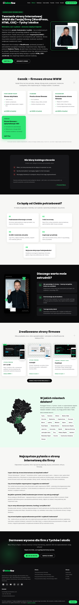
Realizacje (39, 2)
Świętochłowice (55, 425)
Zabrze (70, 422)
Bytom (64, 422)
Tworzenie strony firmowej (41, 572)
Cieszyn (43, 439)
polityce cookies (31, 602)
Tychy (43, 415)
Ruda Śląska (44, 425)
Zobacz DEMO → (8, 373)
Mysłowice (52, 419)
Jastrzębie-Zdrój (45, 432)
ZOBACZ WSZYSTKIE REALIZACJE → (39, 380)
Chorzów (43, 419)
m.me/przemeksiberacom (8, 596)
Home (28, 2)
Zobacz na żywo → (34, 373)
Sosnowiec (52, 429)
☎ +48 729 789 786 (31, 555)
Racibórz (72, 432)
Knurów (56, 435)
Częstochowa (61, 419)
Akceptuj (73, 602)
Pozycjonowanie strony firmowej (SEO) (44, 576)
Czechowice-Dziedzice (67, 435)
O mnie (57, 2)
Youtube (52, 2)
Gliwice (57, 415)
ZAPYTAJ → (7, 61)
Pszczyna (70, 419)
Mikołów (57, 422)
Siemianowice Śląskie (68, 425)
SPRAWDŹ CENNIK (22, 61)
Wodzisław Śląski (46, 435)
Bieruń (43, 422)
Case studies (46, 2)
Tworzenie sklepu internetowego (43, 574)
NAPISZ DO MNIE (48, 556)
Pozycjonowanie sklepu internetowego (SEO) (46, 578)
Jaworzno (44, 429)
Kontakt (62, 2)
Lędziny (50, 422)
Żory (54, 432)
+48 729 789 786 (71, 2)
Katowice (49, 415)
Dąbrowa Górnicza (70, 429)
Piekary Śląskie (63, 432)
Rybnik (60, 429)
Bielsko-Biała (65, 415)
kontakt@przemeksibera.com (9, 591)
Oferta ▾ (33, 2)
